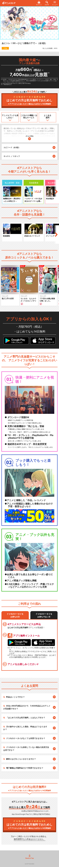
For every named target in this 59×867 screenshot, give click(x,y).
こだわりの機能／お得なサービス (28, 116)
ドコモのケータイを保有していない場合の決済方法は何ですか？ (26, 748)
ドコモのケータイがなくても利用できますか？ (25, 738)
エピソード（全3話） (12, 147)
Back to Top (29, 858)
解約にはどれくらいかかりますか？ (21, 759)
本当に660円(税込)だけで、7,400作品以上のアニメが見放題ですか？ (26, 707)
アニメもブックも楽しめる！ (10, 116)
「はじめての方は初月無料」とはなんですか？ (25, 717)
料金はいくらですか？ (15, 697)
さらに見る (30, 136)
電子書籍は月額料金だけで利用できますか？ (24, 768)
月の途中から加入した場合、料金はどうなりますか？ (25, 728)
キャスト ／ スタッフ (12, 156)
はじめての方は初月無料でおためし (29, 100)
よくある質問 (47, 116)
